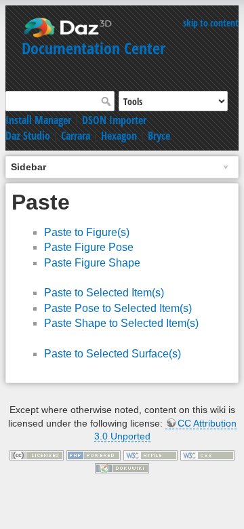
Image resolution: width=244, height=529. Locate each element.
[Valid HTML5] (150, 454)
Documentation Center (93, 48)
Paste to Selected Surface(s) (112, 353)
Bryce (159, 135)
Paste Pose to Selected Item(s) (118, 308)
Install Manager (38, 120)
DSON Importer (114, 120)
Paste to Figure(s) (86, 232)
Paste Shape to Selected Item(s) (121, 323)
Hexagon (119, 135)
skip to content (211, 22)
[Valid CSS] (207, 454)
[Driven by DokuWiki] (122, 468)
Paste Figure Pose (89, 247)
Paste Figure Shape (92, 263)
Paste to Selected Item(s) (104, 292)
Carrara (75, 135)
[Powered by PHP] (93, 454)
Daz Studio (27, 135)
